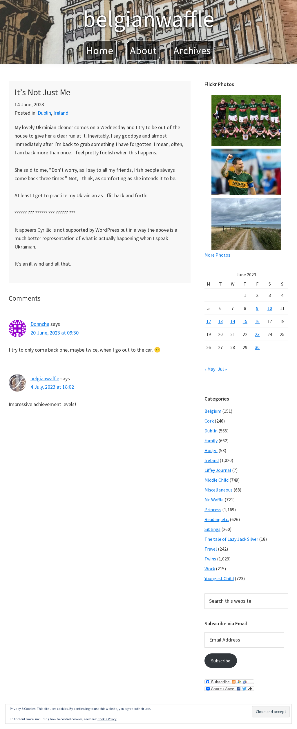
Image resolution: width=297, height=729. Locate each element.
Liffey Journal (217, 470)
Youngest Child (219, 578)
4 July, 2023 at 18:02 (52, 386)
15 (245, 321)
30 (257, 347)
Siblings (212, 529)
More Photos (217, 255)
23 (257, 334)
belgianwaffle (148, 18)
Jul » (222, 369)
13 (220, 321)
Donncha (39, 324)
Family (211, 440)
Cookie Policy (107, 719)
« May (209, 369)
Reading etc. (216, 519)
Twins (210, 559)
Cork (209, 421)
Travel (210, 549)
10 (269, 308)
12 (208, 321)
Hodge (211, 450)
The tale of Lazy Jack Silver (231, 539)
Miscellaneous (218, 490)
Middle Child (216, 480)
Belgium (212, 411)
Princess (212, 509)
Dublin (44, 112)
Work (209, 568)
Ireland (60, 112)
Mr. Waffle (214, 500)
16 (257, 321)
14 (232, 321)
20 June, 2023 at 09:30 (54, 332)
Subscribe (220, 661)
